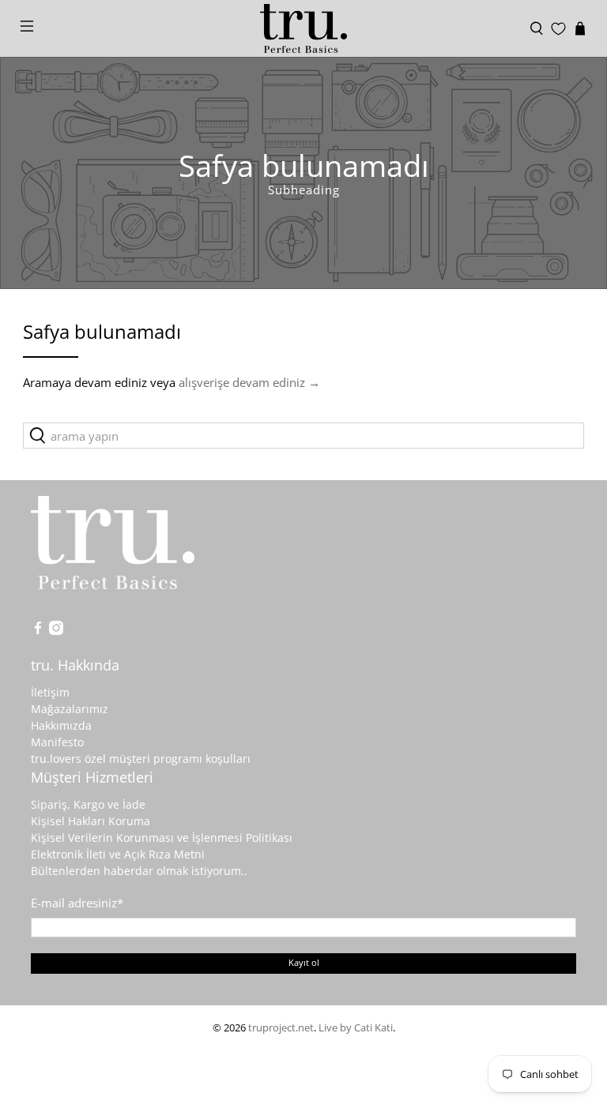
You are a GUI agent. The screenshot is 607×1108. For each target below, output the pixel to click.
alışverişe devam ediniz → (249, 382)
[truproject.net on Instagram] (56, 630)
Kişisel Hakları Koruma (90, 820)
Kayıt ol (303, 962)
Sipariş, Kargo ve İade (88, 804)
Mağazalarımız (69, 708)
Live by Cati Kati (356, 1028)
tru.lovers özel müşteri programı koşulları (141, 758)
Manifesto (57, 741)
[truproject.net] (303, 28)
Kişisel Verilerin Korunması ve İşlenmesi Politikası (161, 837)
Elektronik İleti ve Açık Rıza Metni (118, 854)
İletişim (50, 692)
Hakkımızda (61, 725)
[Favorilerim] (558, 28)
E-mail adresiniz (77, 903)
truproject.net (281, 1028)
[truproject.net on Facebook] (38, 630)
